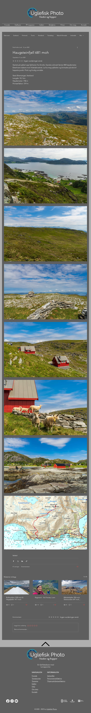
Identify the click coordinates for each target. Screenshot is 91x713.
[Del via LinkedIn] (22, 561)
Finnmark (24, 35)
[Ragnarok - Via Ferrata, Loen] (45, 587)
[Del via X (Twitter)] (18, 561)
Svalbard (15, 35)
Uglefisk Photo (52, 709)
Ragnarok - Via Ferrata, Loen (45, 597)
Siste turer (7, 35)
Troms (33, 35)
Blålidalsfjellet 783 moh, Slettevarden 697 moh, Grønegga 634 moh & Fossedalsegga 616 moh (72, 598)
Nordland (41, 35)
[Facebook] (8, 701)
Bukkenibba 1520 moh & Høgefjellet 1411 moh (14, 598)
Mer (81, 35)
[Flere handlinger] (77, 47)
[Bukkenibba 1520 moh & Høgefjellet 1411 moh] (16, 587)
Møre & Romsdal (62, 35)
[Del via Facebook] (13, 561)
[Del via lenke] (26, 561)
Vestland (15, 555)
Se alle (85, 576)
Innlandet (73, 35)
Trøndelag (50, 35)
